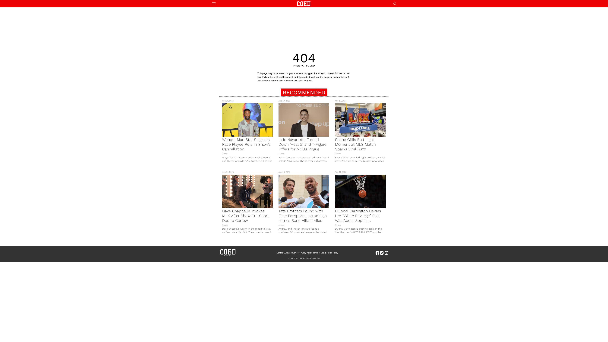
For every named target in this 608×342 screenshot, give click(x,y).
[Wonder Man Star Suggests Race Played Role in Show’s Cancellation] (247, 120)
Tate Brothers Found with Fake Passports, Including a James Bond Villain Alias (303, 216)
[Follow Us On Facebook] (377, 253)
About (286, 253)
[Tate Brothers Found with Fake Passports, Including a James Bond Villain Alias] (304, 191)
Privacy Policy (306, 253)
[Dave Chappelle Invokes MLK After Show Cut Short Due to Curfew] (247, 191)
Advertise (295, 253)
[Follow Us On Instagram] (386, 253)
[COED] (304, 3)
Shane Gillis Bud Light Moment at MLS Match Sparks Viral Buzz (355, 144)
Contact (280, 253)
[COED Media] (228, 256)
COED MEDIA (296, 258)
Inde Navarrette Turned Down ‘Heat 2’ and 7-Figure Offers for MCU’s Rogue (302, 144)
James (225, 154)
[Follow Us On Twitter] (382, 253)
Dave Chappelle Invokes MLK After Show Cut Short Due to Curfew (245, 216)
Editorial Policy (331, 253)
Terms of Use (318, 253)
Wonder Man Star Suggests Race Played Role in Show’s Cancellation (246, 144)
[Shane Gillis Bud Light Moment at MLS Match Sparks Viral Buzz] (360, 120)
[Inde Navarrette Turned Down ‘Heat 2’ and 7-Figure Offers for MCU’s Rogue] (304, 120)
